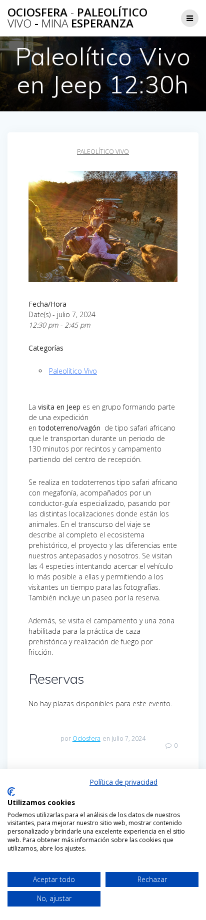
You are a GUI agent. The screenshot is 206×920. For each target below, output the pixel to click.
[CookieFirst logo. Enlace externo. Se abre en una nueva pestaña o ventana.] (11, 791)
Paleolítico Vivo (103, 151)
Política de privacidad (124, 782)
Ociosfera (86, 738)
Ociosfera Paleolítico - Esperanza (78, 18)
